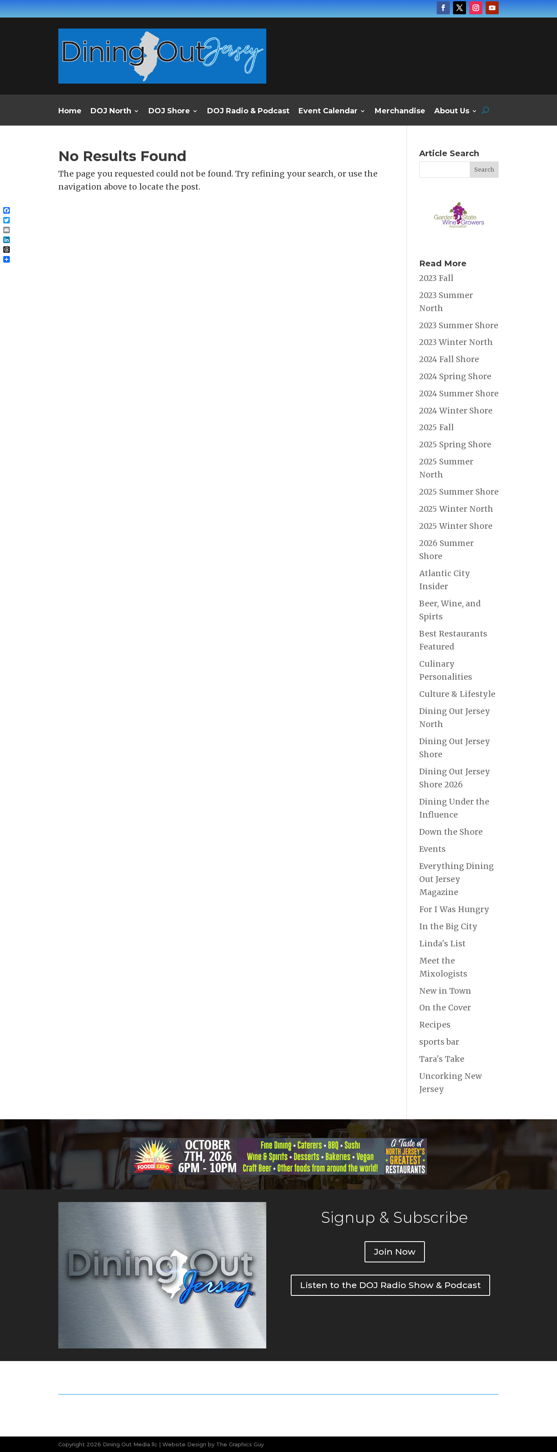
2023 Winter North (456, 342)
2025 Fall (436, 427)
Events (432, 849)
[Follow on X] (459, 7)
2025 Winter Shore (456, 526)
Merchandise (400, 111)
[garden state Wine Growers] (459, 240)
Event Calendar (328, 111)
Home (70, 111)
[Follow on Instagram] (475, 7)
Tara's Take (441, 1059)
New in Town (445, 991)
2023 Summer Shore (458, 325)
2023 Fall (436, 278)
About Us (451, 111)
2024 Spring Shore (455, 376)
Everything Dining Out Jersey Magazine (456, 879)
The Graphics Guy (240, 1444)
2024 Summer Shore (459, 393)
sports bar (439, 1042)
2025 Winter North (456, 509)
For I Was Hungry (454, 909)
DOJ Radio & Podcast (248, 111)
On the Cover (445, 1007)
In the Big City (448, 926)
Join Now (395, 1251)
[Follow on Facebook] (443, 7)
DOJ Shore (169, 111)
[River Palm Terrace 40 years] (395, 61)
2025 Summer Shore (459, 492)
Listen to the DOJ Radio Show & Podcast (390, 1285)
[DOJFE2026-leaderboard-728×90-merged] (278, 1172)
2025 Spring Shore (455, 444)
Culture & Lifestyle (457, 694)
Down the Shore (451, 832)
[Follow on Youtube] (492, 7)
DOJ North (111, 111)
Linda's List (442, 943)
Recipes (435, 1025)
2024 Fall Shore (449, 359)
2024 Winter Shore (456, 410)
